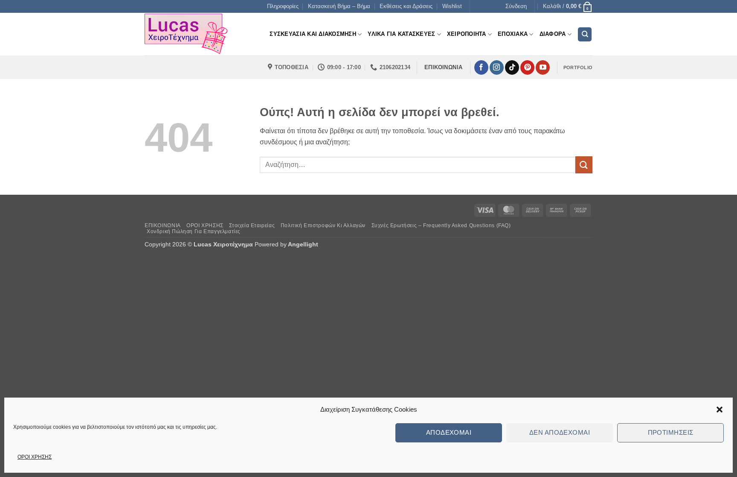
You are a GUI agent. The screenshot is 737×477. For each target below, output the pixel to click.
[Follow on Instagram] (497, 67)
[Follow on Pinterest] (527, 67)
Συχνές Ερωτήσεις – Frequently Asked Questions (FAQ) (441, 225)
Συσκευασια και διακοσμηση (313, 34)
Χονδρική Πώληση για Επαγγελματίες (194, 231)
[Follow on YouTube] (543, 67)
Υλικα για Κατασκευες (401, 34)
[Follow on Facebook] (481, 67)
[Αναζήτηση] (585, 34)
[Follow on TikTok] (512, 67)
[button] (719, 409)
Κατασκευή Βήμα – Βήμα (339, 6)
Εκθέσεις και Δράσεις (406, 6)
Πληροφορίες (283, 6)
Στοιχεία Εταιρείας (252, 225)
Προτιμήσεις (670, 432)
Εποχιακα (513, 34)
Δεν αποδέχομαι (559, 432)
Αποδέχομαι (449, 432)
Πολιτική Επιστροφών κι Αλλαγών (323, 225)
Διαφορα (553, 34)
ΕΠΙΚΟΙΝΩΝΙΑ (163, 225)
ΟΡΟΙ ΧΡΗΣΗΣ (34, 457)
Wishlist (452, 6)
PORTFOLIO (577, 67)
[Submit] (583, 164)
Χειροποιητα (466, 34)
